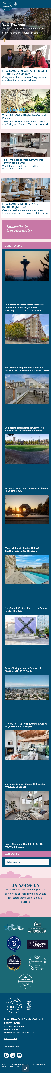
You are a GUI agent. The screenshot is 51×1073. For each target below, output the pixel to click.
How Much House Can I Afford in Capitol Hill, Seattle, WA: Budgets (26, 725)
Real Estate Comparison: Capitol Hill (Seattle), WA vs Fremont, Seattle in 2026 (27, 369)
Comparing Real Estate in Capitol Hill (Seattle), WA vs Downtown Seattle (24, 429)
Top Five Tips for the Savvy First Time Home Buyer (22, 161)
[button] (46, 4)
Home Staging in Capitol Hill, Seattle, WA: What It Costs (24, 845)
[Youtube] (19, 1055)
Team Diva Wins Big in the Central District (24, 116)
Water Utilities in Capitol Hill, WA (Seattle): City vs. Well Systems (22, 549)
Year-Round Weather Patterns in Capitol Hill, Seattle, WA (26, 609)
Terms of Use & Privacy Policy (13, 1066)
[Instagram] (12, 1055)
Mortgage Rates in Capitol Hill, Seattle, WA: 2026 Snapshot (25, 785)
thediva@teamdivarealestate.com (19, 1032)
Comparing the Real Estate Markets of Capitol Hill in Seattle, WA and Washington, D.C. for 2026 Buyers (25, 307)
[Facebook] (6, 1055)
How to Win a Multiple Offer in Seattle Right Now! (21, 205)
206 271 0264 (10, 1038)
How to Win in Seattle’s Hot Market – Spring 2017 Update (24, 72)
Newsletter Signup (12, 1046)
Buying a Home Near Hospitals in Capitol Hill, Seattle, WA (27, 489)
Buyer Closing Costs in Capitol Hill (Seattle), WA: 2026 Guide (23, 670)
